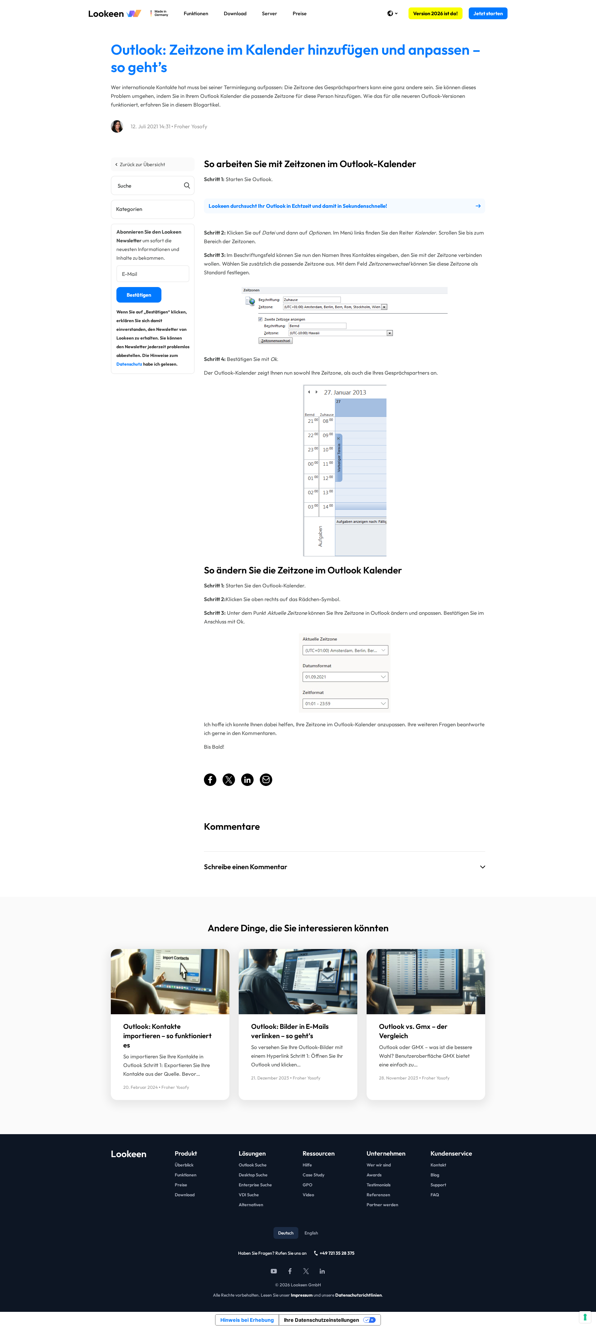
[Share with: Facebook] (210, 784)
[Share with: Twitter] (229, 784)
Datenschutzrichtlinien (358, 1295)
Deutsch (286, 1233)
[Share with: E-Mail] (266, 784)
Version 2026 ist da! (435, 13)
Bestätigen (139, 295)
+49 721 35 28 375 (337, 1253)
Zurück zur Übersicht (142, 164)
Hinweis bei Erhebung (247, 1320)
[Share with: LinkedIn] (247, 784)
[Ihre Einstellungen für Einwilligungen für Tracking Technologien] (585, 1317)
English (311, 1233)
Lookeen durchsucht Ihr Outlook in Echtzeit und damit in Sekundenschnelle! (298, 206)
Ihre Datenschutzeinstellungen (321, 1320)
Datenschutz (129, 364)
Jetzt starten (488, 13)
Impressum (302, 1295)
